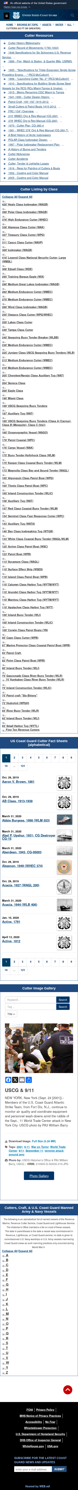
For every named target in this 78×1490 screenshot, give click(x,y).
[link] (3, 200)
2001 (20, 1147)
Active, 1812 (11, 941)
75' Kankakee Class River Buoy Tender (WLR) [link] (35, 679)
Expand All (25, 197)
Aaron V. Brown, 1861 (18, 781)
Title (10, 1014)
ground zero (16, 1154)
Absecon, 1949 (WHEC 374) (22, 865)
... (14, 57)
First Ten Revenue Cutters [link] (23, 730)
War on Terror (40, 1147)
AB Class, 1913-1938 (17, 801)
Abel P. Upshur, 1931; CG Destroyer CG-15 (28, 837)
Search (63, 1000)
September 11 (34, 1150)
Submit (59, 1469)
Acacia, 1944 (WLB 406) (19, 904)
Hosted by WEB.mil (37, 1486)
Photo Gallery (39, 1176)
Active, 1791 (11, 921)
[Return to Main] (67, 1392)
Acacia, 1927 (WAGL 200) (20, 885)
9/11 (21, 1150)
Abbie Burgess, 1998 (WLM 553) (26, 820)
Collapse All (10, 197)
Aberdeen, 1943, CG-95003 (21, 852)
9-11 (27, 1147)
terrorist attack (54, 1150)
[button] (17, 7)
